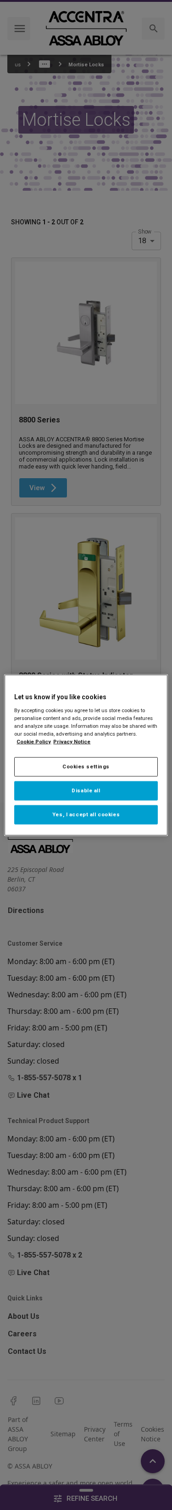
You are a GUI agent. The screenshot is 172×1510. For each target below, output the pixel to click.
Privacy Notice (71, 741)
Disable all (86, 790)
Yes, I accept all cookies (86, 814)
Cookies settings (86, 766)
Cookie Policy (34, 741)
